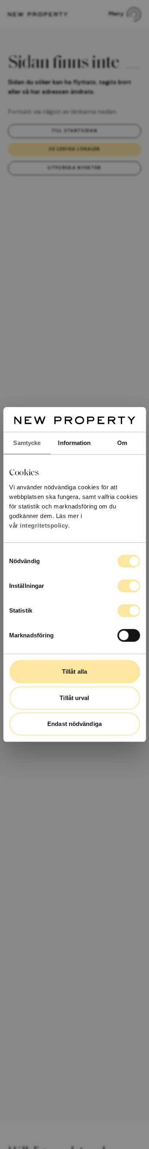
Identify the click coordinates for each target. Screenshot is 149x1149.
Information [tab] (74, 442)
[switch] (128, 585)
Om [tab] (122, 442)
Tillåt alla (74, 671)
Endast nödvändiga (74, 723)
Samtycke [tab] (27, 442)
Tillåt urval (74, 697)
